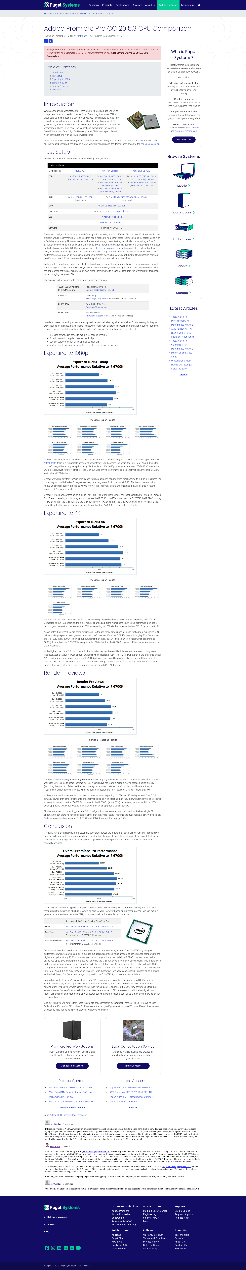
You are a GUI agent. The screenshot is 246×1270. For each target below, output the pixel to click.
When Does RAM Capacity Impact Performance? (73, 1092)
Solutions (94, 5)
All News (116, 1235)
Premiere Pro (69, 1115)
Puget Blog (118, 1238)
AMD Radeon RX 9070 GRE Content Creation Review (75, 1087)
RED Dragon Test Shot (95, 316)
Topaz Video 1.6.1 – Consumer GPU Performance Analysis (139, 1097)
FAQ (46, 1231)
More (146, 1221)
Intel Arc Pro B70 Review (61, 1097)
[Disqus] (123, 1154)
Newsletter (180, 1248)
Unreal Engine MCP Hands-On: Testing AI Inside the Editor (181, 364)
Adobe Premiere (120, 1211)
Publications (122, 5)
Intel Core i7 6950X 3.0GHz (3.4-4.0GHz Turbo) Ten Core (90, 941)
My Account (188, 5)
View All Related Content (72, 1107)
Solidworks (118, 1217)
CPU (59, 1115)
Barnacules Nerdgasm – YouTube (100, 290)
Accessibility (150, 1248)
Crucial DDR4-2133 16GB (81, 197)
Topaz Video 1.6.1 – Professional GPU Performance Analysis (140, 1087)
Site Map (49, 1224)
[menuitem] (199, 5)
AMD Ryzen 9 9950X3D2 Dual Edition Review (71, 1101)
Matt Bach (82, 36)
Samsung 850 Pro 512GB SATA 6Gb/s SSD (111, 211)
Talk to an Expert (168, 5)
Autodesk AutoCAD (122, 1221)
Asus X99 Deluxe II (110, 171)
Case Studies (119, 1248)
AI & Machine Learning (124, 1224)
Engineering (149, 1214)
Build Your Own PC (56, 1217)
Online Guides (182, 1211)
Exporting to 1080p (61, 79)
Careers (179, 1238)
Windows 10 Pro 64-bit (112, 217)
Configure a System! (72, 1065)
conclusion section (150, 144)
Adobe (53, 1115)
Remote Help (182, 1217)
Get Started (184, 139)
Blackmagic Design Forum (97, 298)
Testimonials (182, 1235)
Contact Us (181, 1245)
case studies (192, 127)
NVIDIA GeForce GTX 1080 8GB (112, 206)
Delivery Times (151, 1245)
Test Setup (57, 76)
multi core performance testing (108, 248)
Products (107, 5)
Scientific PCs (151, 1217)
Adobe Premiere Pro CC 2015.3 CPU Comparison (89, 13)
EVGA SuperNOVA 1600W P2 (111, 222)
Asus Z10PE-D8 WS (141, 171)
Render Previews (60, 86)
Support (137, 5)
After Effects (50, 463)
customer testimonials (186, 131)
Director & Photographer (96, 307)
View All (133, 1107)
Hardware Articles (53, 13)
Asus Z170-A (80, 171)
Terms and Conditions (155, 1238)
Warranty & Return (153, 1235)
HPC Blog (117, 1241)
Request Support (184, 1214)
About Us (150, 5)
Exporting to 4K (59, 82)
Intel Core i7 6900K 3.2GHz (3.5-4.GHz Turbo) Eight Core (90, 932)
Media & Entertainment (156, 1211)
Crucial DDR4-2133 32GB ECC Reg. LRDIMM (128, 197)
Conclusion (57, 89)
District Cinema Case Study (123, 1101)
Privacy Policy (151, 1241)
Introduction (58, 72)
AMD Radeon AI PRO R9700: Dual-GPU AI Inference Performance (142, 1092)
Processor (82, 1115)
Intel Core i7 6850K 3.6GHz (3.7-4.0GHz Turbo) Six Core (90, 926)
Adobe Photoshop (121, 1214)
